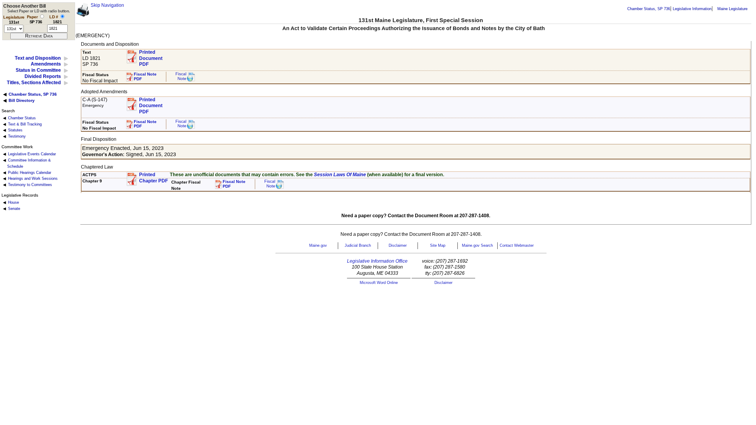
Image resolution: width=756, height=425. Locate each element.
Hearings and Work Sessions (33, 178)
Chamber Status (22, 118)
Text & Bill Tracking (25, 124)
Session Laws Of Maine (340, 174)
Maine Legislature (732, 8)
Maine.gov (318, 245)
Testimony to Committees (30, 184)
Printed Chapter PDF (153, 177)
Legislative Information (692, 8)
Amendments (46, 63)
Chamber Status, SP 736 (648, 8)
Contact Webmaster (517, 245)
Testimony (17, 136)
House (13, 202)
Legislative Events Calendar (32, 154)
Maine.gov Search (477, 245)
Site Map (437, 245)
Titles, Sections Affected (34, 82)
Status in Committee (38, 70)
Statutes (15, 130)
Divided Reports (43, 76)
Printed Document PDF (150, 56)
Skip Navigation (107, 5)
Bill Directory (22, 100)
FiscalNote (269, 183)
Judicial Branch (358, 245)
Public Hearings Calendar (29, 172)
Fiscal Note (180, 76)
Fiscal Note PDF (145, 76)
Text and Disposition (38, 58)
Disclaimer (398, 245)
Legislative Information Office (377, 261)
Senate (14, 208)
